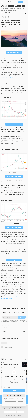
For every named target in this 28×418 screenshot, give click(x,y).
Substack (8, 415)
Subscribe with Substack (15, 395)
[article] (14, 365)
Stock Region (7, 12)
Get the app (20, 412)
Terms (14, 408)
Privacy (10, 408)
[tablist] (6, 343)
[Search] (25, 359)
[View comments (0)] (5, 17)
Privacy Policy (20, 401)
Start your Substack (10, 412)
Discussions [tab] (11, 359)
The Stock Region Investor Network (10, 362)
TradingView (16, 120)
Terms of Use (13, 399)
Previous (5, 331)
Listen (25, 13)
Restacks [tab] (10, 342)
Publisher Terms (18, 407)
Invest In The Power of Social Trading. (9, 364)
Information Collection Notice (10, 401)
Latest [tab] (6, 359)
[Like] (2, 17)
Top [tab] (2, 359)
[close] (24, 371)
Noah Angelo (13, 48)
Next (24, 331)
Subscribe (20, 1)
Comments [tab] (4, 342)
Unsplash (19, 48)
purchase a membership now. (7, 78)
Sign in (25, 1)
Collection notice (20, 408)
